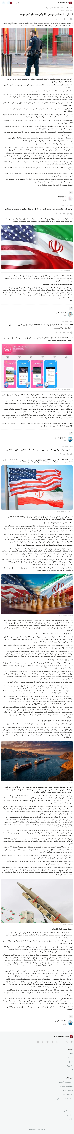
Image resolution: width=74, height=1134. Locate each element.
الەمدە (71, 1070)
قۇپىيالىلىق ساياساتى (66, 1086)
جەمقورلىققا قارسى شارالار (65, 1095)
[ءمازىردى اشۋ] (3, 2)
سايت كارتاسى (68, 1111)
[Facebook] (60, 19)
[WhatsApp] (67, 19)
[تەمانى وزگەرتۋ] (9, 2)
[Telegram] (64, 19)
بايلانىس (70, 1115)
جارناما (71, 1119)
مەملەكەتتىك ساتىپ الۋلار (65, 1099)
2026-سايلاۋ (64, 8)
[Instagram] (71, 19)
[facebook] (62, 1042)
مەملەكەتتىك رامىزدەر (66, 1091)
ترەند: (71, 8)
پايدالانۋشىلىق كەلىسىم (66, 1082)
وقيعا (58, 8)
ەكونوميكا (70, 1066)
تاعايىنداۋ (53, 8)
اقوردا (47, 8)
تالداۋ (71, 1062)
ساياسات (70, 1058)
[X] (56, 19)
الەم (71, 193)
